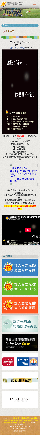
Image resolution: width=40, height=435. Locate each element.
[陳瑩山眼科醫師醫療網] (20, 342)
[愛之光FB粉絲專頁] (20, 267)
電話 (16, 424)
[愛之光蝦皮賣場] (20, 305)
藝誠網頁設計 (23, 431)
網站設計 (15, 431)
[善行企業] (20, 380)
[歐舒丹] (20, 399)
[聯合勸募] (20, 361)
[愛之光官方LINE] (20, 286)
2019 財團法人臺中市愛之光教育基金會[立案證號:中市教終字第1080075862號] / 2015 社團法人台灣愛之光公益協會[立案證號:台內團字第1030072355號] (12, 4)
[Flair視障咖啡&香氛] (20, 324)
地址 (11, 426)
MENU (34, 4)
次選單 (6, 25)
